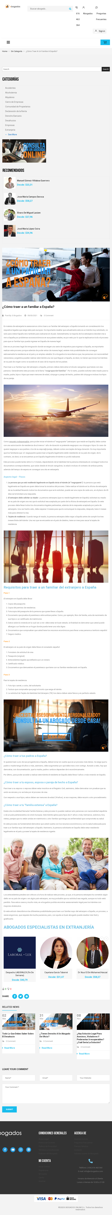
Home (4, 51)
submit (9, 1109)
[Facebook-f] (4, 1149)
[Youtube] (12, 1149)
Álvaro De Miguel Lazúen (29, 213)
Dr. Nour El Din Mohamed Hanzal (92, 972)
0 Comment (48, 315)
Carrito (41, 1177)
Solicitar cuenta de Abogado (86, 1153)
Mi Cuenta (43, 1174)
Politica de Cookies (47, 1143)
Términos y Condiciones (49, 1150)
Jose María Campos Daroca (30, 197)
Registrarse (43, 1170)
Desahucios (10, 120)
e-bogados (17, 315)
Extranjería (10, 130)
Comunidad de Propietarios (17, 106)
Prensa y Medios (81, 1146)
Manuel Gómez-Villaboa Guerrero (33, 180)
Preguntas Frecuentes (83, 1143)
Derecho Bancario (13, 116)
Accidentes (10, 88)
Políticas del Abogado (48, 1153)
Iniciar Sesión (44, 1167)
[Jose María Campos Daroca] (10, 199)
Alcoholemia (11, 92)
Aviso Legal (44, 1139)
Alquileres (9, 97)
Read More (9, 1048)
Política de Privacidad (48, 1146)
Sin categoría (16, 51)
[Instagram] (20, 1149)
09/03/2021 (32, 315)
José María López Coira (28, 229)
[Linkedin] (28, 1149)
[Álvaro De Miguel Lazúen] (10, 215)
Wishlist (42, 1181)
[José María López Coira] (10, 231)
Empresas (10, 125)
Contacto (78, 1150)
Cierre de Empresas (14, 102)
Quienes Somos (81, 1139)
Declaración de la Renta (16, 111)
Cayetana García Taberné (56, 972)
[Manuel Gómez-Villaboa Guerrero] (10, 183)
